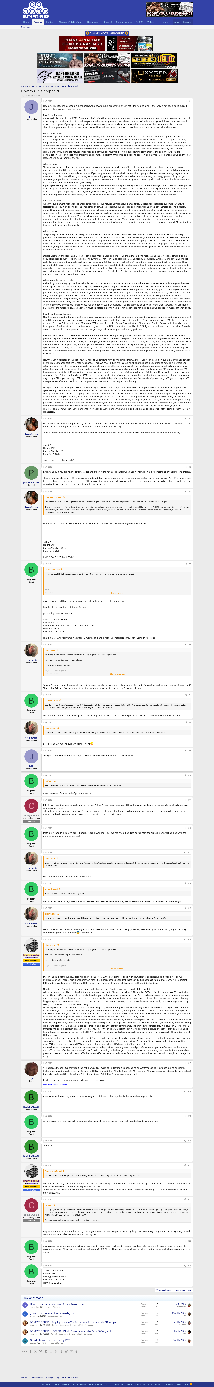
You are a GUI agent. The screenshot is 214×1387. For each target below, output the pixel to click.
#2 (190, 418)
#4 (190, 491)
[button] (55, 22)
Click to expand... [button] (117, 593)
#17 (189, 1063)
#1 (190, 101)
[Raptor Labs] (60, 75)
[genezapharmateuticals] (129, 43)
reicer (32, 1307)
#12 (189, 828)
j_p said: (48, 1205)
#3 (190, 467)
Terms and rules (153, 1384)
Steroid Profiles (124, 21)
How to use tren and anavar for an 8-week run (57, 1304)
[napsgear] (82, 43)
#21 (189, 1165)
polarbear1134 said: (53, 497)
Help (178, 1384)
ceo (184, 1315)
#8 (190, 722)
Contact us (140, 1384)
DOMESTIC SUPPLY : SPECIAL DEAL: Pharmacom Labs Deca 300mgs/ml (70, 1331)
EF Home (163, 21)
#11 (189, 800)
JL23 (25, 95)
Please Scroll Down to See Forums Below (107, 33)
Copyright (109, 1384)
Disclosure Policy (79, 1384)
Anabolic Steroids (53, 1307)
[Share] (186, 101)
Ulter (184, 1342)
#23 (189, 1241)
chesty (183, 1333)
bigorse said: (50, 650)
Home (26, 21)
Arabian (182, 1324)
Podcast (108, 21)
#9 (190, 750)
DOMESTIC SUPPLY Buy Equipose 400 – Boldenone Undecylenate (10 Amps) (73, 1322)
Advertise (46, 1384)
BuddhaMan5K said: (53, 1171)
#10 (189, 775)
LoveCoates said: (52, 569)
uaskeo (33, 1343)
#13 (189, 852)
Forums (38, 21)
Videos (150, 21)
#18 (189, 1091)
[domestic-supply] (60, 59)
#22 (189, 1199)
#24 (189, 1265)
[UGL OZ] (154, 59)
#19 (189, 1116)
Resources (92, 21)
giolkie (32, 1316)
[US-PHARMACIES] (107, 59)
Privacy (56, 1384)
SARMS (139, 21)
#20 (189, 1140)
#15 (189, 908)
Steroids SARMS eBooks (71, 21)
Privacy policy (168, 1384)
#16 (189, 939)
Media (49, 21)
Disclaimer (65, 1384)
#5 (190, 564)
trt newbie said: (51, 700)
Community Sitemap (124, 1384)
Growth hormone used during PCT (50, 1340)
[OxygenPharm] (154, 75)
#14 (189, 883)
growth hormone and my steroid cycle (52, 1313)
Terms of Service (95, 1384)
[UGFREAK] (107, 75)
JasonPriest (34, 1325)
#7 (190, 695)
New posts (25, 26)
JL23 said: (49, 781)
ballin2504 (181, 1306)
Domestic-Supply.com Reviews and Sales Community (73, 1325)
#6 (190, 644)
